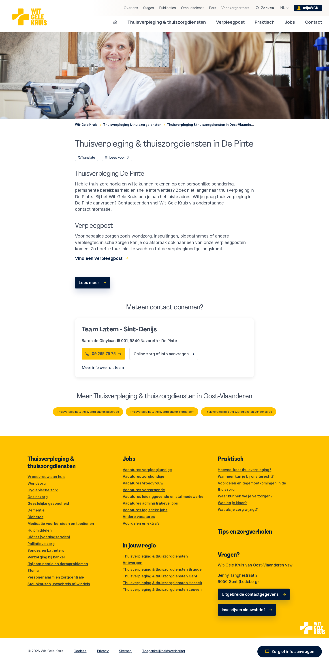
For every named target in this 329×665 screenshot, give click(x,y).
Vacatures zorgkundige (143, 476)
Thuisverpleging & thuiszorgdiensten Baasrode (88, 411)
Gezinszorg (38, 497)
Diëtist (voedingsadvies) (49, 537)
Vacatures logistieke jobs (145, 510)
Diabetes (35, 517)
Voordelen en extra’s (141, 523)
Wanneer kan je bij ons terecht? (246, 476)
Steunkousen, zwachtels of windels (59, 584)
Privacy (103, 651)
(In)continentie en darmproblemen (58, 564)
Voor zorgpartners (235, 8)
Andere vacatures (139, 516)
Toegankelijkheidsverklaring (163, 651)
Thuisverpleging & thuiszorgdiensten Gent (160, 576)
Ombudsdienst (192, 8)
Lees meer (89, 282)
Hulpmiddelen (40, 530)
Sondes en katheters (46, 550)
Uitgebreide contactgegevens (250, 594)
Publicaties (167, 8)
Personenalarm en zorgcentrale (56, 577)
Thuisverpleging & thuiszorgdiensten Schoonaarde (238, 411)
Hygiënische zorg (43, 490)
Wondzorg (37, 483)
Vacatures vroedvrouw (143, 483)
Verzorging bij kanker (46, 557)
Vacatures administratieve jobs (150, 503)
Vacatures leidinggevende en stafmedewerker (164, 496)
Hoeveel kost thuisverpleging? (244, 469)
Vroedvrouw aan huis (46, 476)
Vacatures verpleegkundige (147, 469)
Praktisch (231, 459)
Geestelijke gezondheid (48, 503)
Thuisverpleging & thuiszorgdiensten (52, 462)
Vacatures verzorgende (144, 490)
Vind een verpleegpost (98, 258)
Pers (212, 8)
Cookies (80, 651)
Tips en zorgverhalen (245, 531)
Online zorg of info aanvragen (161, 353)
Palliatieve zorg (41, 543)
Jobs (129, 459)
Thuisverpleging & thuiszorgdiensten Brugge (162, 569)
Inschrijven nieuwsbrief (243, 609)
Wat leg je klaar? (232, 503)
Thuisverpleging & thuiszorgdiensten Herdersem (162, 411)
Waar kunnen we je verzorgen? (245, 496)
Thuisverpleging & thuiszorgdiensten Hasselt (162, 583)
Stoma (33, 570)
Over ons (131, 8)
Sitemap (125, 651)
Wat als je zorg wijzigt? (238, 509)
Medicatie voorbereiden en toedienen (61, 523)
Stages (148, 8)
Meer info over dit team (103, 367)
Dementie (36, 510)
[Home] (115, 22)
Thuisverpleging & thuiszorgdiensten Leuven (162, 589)
